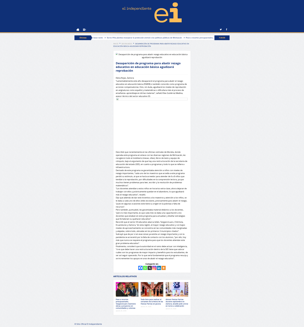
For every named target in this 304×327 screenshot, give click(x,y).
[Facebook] (140, 268)
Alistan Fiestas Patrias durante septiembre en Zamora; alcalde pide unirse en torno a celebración (177, 302)
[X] (150, 268)
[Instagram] (154, 268)
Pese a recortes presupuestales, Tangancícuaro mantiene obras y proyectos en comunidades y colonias (126, 303)
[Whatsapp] (145, 268)
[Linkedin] (159, 268)
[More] (164, 268)
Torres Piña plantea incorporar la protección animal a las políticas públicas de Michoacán (132, 38)
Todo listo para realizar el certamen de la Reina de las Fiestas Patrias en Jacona (152, 301)
